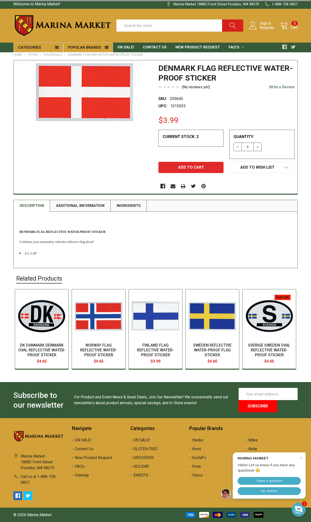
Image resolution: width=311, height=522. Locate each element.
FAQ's (234, 47)
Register (267, 28)
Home (17, 54)
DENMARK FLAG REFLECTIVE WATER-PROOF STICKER (105, 54)
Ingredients (129, 205)
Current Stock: (181, 136)
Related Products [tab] (39, 278)
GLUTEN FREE (145, 449)
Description (32, 205)
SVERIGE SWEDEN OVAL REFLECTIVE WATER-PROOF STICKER (269, 350)
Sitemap (82, 475)
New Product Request (197, 47)
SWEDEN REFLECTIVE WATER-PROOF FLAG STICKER (212, 350)
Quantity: (243, 136)
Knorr (196, 449)
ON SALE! (125, 47)
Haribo (197, 440)
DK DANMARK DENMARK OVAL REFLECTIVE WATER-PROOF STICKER (42, 350)
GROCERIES (143, 457)
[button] (299, 510)
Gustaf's (199, 457)
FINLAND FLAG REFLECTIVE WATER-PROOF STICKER (155, 350)
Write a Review (281, 87)
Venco (197, 475)
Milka (253, 440)
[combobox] (179, 25)
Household (52, 54)
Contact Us (155, 47)
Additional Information (80, 205)
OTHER (33, 54)
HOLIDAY (141, 466)
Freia (196, 466)
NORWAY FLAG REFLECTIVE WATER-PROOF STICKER (98, 350)
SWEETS (140, 475)
